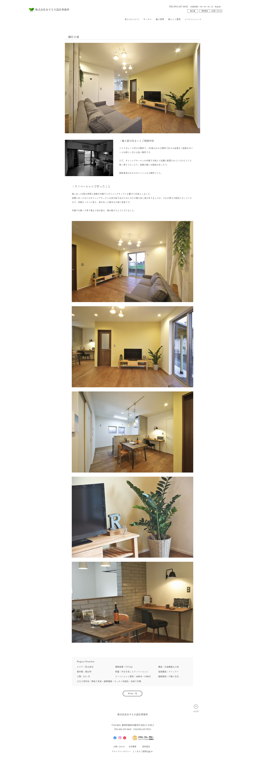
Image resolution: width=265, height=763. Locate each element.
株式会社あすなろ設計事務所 (52, 9)
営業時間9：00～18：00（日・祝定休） (206, 7)
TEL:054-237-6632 (179, 6)
